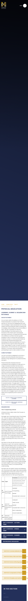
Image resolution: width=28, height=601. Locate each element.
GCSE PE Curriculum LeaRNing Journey (14, 403)
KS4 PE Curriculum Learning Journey (14, 398)
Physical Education (6, 306)
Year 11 (16, 304)
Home (2, 304)
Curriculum (9, 304)
